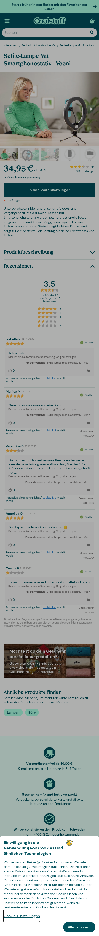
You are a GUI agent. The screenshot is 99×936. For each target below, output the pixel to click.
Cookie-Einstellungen (22, 915)
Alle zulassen (79, 927)
